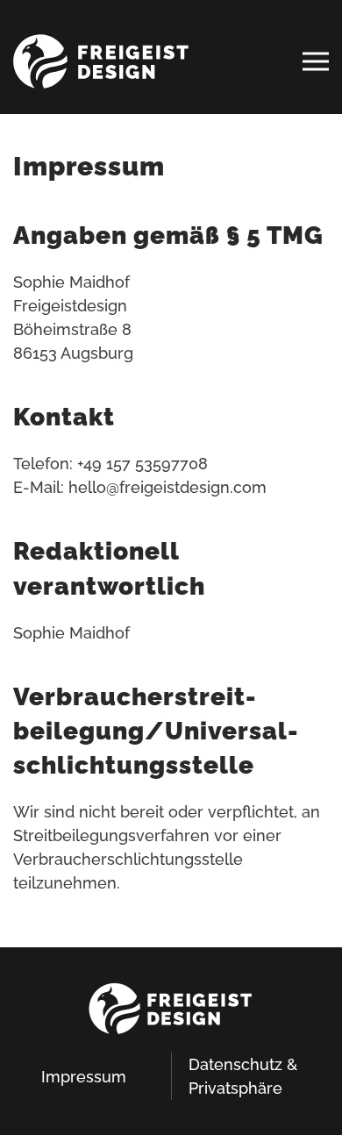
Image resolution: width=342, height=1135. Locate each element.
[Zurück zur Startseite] (101, 61)
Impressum (83, 1076)
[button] (316, 61)
